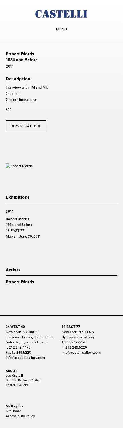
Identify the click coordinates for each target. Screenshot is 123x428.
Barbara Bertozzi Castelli (23, 380)
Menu (61, 29)
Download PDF (25, 126)
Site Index (13, 411)
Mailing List (14, 406)
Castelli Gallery (17, 385)
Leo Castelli (14, 376)
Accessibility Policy (20, 416)
